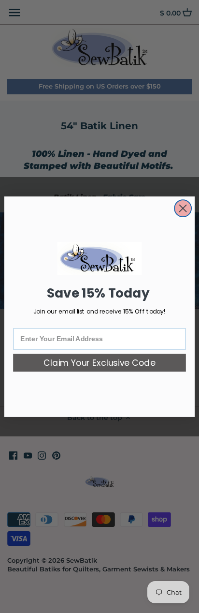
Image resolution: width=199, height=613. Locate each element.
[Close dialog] (182, 208)
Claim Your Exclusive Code (99, 363)
